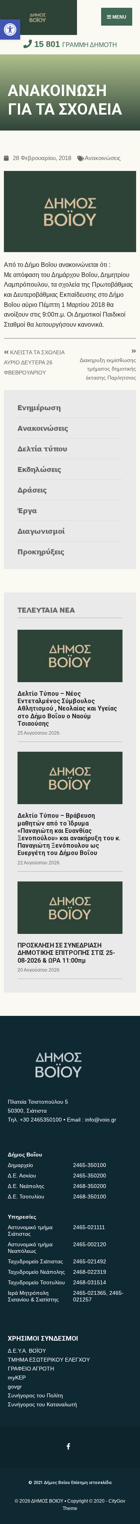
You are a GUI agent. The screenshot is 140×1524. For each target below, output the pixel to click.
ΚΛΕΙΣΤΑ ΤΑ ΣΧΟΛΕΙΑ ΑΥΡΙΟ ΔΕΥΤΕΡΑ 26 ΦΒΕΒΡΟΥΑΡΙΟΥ (34, 362)
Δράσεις (32, 490)
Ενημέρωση (39, 407)
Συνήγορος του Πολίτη (35, 1395)
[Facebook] (69, 1446)
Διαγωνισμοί (41, 531)
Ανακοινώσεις (103, 158)
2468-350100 (89, 1196)
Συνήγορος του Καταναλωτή (42, 1404)
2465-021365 (89, 1293)
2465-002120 (89, 1244)
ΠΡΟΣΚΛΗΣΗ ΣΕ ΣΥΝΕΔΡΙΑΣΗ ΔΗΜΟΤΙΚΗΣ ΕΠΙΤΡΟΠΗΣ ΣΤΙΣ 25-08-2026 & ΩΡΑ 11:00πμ (66, 953)
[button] (10, 29)
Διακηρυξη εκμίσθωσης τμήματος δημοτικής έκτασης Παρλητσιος (108, 369)
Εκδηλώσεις (39, 469)
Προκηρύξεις (41, 551)
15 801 (74, 44)
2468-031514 (89, 1282)
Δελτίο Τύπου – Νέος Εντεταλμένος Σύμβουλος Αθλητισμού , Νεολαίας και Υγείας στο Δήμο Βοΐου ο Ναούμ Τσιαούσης (67, 708)
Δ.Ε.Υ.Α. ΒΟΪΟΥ (27, 1351)
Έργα (27, 510)
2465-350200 (89, 1175)
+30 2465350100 (41, 1119)
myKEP (17, 1377)
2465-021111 (89, 1227)
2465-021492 (89, 1261)
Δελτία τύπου (42, 448)
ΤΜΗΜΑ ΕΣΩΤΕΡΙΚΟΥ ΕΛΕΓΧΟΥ (49, 1360)
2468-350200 (89, 1186)
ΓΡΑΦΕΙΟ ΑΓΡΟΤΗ (31, 1368)
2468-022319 (89, 1272)
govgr (15, 1386)
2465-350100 (89, 1165)
